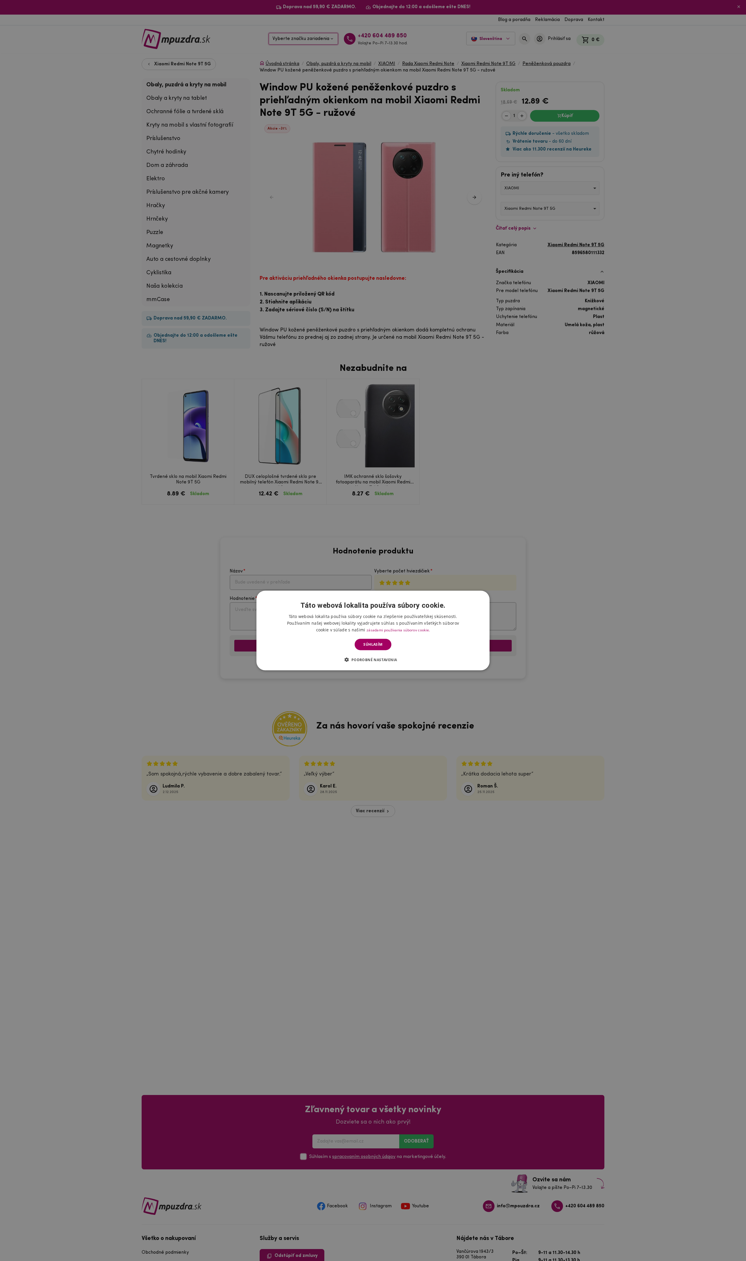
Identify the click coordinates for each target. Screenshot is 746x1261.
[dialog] (373, 630)
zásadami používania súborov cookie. (398, 630)
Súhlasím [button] (372, 644)
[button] (373, 659)
